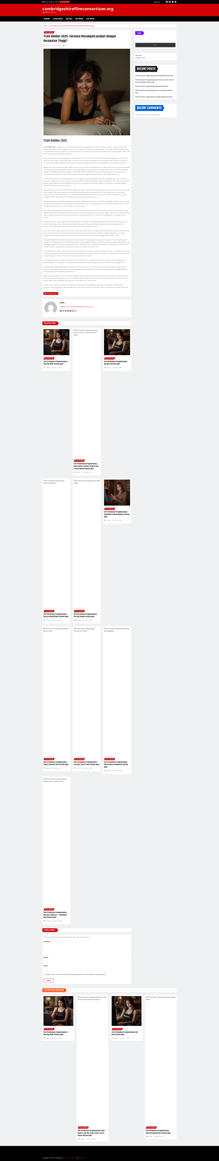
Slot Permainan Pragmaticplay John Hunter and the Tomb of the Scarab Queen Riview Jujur (86, 466)
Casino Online (58, 19)
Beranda (47, 19)
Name (45, 957)
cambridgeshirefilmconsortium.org (78, 8)
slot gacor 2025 (140, 58)
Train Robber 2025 (51, 293)
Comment (46, 942)
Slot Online (90, 19)
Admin (48, 45)
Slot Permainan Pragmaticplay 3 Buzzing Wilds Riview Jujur (55, 363)
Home (45, 26)
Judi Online (79, 19)
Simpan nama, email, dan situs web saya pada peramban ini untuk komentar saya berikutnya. (76, 974)
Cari (139, 33)
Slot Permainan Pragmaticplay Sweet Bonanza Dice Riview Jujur (56, 763)
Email (45, 966)
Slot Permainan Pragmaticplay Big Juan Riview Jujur (115, 363)
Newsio (74, 1158)
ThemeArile (82, 1158)
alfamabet (138, 55)
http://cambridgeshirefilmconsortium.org (79, 307)
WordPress (66, 1158)
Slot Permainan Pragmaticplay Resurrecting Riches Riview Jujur (56, 615)
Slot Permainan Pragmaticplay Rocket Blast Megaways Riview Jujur (116, 764)
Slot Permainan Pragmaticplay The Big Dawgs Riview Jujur (85, 615)
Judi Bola (69, 19)
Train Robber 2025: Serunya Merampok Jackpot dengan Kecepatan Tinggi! (71, 26)
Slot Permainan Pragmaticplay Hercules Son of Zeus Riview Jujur (86, 763)
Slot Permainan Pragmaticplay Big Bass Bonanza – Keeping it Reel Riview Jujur (55, 915)
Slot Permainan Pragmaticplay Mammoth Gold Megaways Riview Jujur (117, 514)
